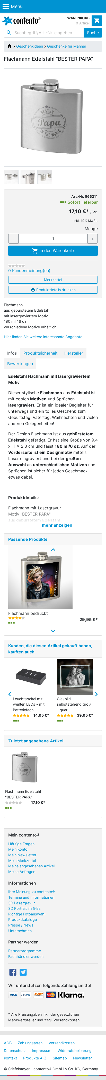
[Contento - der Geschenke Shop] (20, 21)
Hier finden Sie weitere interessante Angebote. (43, 337)
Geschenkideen (29, 46)
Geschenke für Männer (66, 46)
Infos (12, 353)
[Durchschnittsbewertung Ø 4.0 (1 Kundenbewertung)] (16, 617)
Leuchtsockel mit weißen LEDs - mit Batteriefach (29, 704)
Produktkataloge (22, 919)
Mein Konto (18, 849)
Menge (91, 228)
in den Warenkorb (56, 250)
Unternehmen (20, 931)
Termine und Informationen (31, 897)
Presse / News (20, 925)
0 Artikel (83, 23)
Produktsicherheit (40, 353)
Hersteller (73, 353)
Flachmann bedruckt (28, 613)
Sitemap (60, 1058)
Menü (17, 6)
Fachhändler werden (25, 956)
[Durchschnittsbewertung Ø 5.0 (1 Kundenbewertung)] (21, 715)
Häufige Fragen (21, 844)
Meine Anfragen (21, 871)
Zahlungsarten (30, 1043)
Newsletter (82, 1058)
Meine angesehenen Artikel (31, 866)
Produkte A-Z (35, 1058)
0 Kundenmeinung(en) (29, 270)
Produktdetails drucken (55, 289)
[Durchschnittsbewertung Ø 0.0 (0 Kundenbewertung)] (16, 265)
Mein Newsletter (22, 855)
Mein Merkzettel (22, 860)
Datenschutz (15, 1050)
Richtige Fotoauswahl (26, 914)
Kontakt (10, 1058)
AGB (8, 1043)
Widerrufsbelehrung (75, 1050)
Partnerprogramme (24, 951)
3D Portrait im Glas (24, 908)
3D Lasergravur (21, 903)
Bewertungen (20, 363)
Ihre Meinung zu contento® (31, 891)
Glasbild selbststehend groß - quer (74, 704)
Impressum (41, 1050)
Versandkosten (62, 1043)
